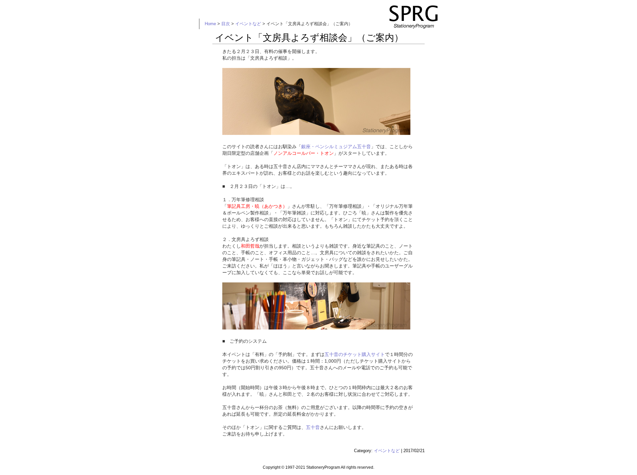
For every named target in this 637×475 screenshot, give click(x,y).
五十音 (313, 427)
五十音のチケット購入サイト (354, 354)
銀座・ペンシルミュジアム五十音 (336, 146)
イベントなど (248, 23)
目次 (225, 23)
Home (210, 23)
